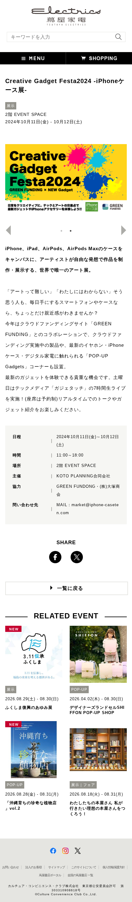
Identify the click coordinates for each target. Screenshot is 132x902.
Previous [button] (6, 230)
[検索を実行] (117, 39)
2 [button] (71, 231)
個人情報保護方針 (114, 867)
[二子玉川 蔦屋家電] (66, 22)
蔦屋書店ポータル (50, 875)
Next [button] (126, 230)
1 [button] (61, 231)
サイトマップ (56, 867)
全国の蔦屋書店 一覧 (80, 875)
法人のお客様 (33, 867)
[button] (33, 58)
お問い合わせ (10, 867)
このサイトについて (83, 867)
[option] (66, 179)
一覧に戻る (70, 588)
